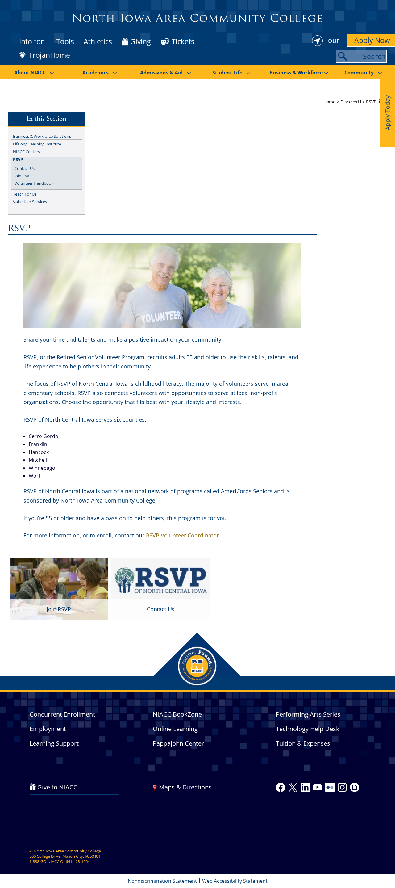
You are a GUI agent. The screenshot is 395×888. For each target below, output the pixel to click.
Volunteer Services (30, 201)
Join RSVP (23, 176)
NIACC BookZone (177, 714)
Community (359, 72)
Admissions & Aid (161, 72)
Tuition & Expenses (303, 743)
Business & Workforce (296, 72)
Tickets (183, 41)
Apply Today (387, 112)
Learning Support (54, 743)
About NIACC (30, 72)
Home (329, 102)
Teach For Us (24, 194)
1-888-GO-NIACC (44, 861)
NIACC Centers (26, 151)
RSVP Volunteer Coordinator (182, 535)
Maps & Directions (185, 787)
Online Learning (175, 729)
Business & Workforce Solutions (42, 136)
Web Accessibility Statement (235, 880)
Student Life (227, 72)
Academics (95, 72)
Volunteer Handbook (34, 183)
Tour (331, 40)
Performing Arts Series (308, 714)
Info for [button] (31, 41)
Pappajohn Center (178, 743)
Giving (140, 41)
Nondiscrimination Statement (162, 880)
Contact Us (25, 168)
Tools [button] (65, 41)
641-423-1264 (78, 861)
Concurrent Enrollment (62, 714)
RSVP (18, 159)
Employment (48, 729)
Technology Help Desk (307, 729)
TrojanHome (49, 55)
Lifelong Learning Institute (37, 144)
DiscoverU (350, 102)
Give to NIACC (57, 787)
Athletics (98, 41)
